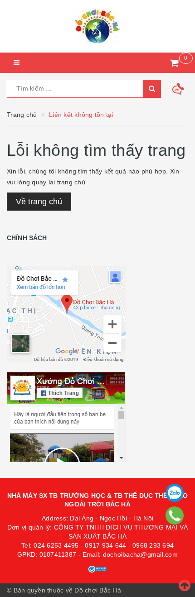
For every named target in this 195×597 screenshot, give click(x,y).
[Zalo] (175, 493)
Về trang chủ (39, 201)
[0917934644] (175, 515)
